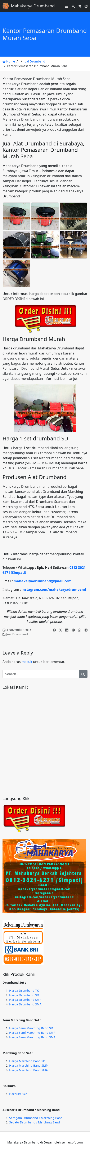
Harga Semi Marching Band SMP (32, 1033)
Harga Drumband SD (24, 995)
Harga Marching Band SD (27, 1061)
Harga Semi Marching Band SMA (32, 1037)
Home (10, 61)
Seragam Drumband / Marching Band (36, 1118)
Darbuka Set (18, 1094)
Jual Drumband (34, 61)
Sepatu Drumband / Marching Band (34, 1122)
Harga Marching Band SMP (28, 1065)
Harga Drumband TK (24, 991)
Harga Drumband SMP (25, 1000)
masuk (27, 661)
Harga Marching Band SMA (28, 1070)
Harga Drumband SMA (25, 1004)
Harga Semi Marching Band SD (31, 1028)
